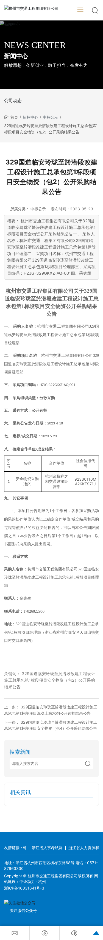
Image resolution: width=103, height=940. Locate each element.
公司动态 (13, 100)
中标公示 (50, 117)
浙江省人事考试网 (42, 847)
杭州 (42, 881)
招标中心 (30, 117)
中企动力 (27, 881)
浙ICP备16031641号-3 (24, 888)
